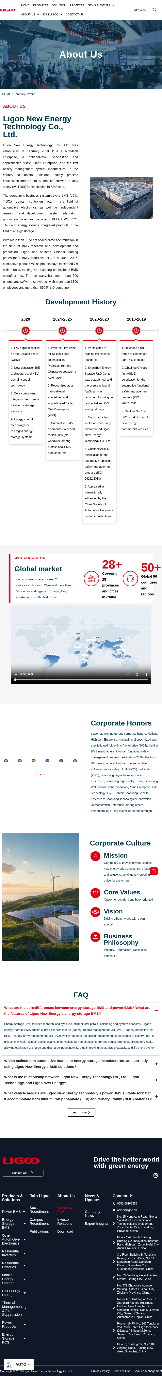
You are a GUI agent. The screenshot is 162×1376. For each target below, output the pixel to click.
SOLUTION (59, 5)
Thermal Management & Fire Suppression (12, 1309)
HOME (25, 5)
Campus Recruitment (39, 1222)
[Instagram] (156, 1176)
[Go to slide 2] (40, 774)
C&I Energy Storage (11, 1293)
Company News (92, 1214)
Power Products (9, 1324)
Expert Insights (96, 1224)
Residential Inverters (11, 1253)
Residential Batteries (11, 1265)
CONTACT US (75, 14)
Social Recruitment (39, 1210)
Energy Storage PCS (8, 1338)
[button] (4, 330)
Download (65, 1231)
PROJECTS (77, 5)
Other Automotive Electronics (11, 1239)
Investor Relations (64, 1222)
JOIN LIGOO (50, 14)
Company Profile (65, 1210)
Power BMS (11, 1212)
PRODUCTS (40, 5)
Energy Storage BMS (8, 1223)
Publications (39, 1231)
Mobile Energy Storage (8, 1279)
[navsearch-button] (155, 10)
